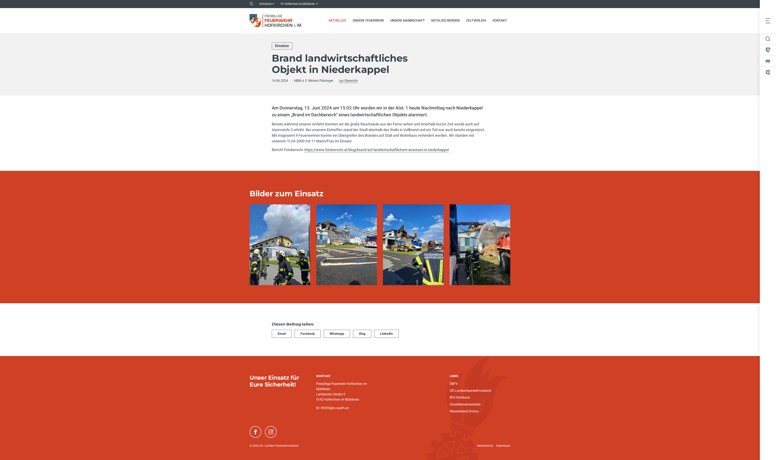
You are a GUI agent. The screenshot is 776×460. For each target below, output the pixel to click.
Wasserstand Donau (464, 411)
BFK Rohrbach (460, 397)
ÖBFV (454, 384)
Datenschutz (485, 445)
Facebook (307, 334)
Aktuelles (339, 20)
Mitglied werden (445, 20)
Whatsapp (337, 334)
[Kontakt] (768, 50)
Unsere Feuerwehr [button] (368, 20)
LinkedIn (386, 334)
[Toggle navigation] (768, 20)
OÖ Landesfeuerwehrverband (470, 391)
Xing (362, 334)
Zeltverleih (476, 20)
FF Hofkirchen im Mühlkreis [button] (298, 3)
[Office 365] (768, 72)
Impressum (503, 445)
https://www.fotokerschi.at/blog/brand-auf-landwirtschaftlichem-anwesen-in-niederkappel (376, 150)
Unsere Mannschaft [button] (407, 20)
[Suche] (768, 39)
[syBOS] (768, 61)
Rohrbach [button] (265, 3)
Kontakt (499, 20)
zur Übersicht (348, 81)
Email (282, 334)
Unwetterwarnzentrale (465, 404)
